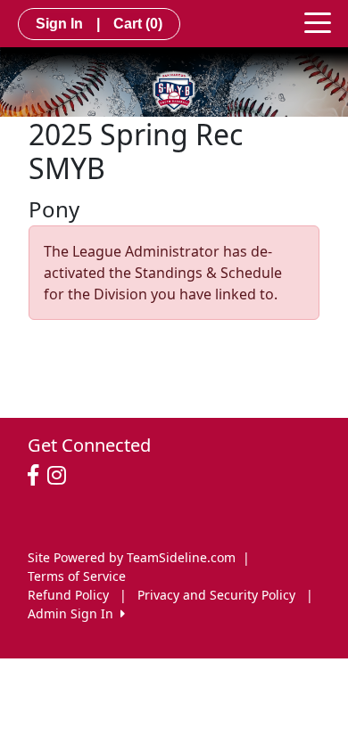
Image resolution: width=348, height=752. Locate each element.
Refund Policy (68, 594)
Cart (137, 23)
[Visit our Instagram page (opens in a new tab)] (61, 475)
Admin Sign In (74, 613)
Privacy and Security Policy (216, 594)
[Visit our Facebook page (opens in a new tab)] (37, 475)
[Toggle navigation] (318, 21)
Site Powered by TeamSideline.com (132, 557)
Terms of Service (77, 576)
